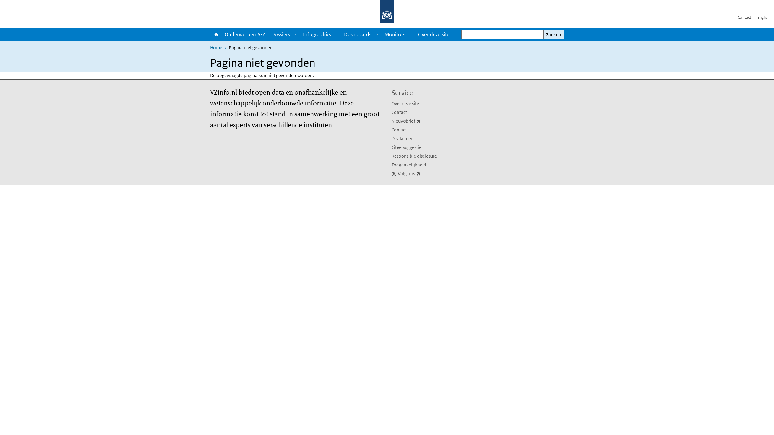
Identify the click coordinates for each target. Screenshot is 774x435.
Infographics (317, 34)
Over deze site (405, 103)
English (763, 17)
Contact (744, 17)
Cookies (399, 130)
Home (216, 34)
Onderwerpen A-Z (245, 34)
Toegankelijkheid (409, 165)
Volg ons (422, 173)
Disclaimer (402, 138)
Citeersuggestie (406, 147)
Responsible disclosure (414, 156)
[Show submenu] (295, 34)
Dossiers (280, 34)
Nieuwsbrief (419, 121)
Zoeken (553, 34)
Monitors (395, 34)
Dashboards (357, 34)
